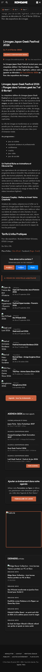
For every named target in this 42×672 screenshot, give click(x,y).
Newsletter (9, 654)
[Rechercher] (6, 2)
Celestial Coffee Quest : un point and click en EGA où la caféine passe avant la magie (23, 613)
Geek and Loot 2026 (20, 331)
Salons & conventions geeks (16, 55)
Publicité (6, 657)
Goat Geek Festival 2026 (17, 448)
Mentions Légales (30, 654)
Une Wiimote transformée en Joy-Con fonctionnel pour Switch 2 (23, 590)
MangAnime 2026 (19, 385)
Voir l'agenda (33, 466)
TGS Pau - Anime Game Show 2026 (26, 371)
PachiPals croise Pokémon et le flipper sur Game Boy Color (23, 602)
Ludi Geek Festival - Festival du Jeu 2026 (23, 459)
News (23, 665)
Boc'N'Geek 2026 (19, 318)
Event (37, 251)
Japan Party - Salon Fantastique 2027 (21, 424)
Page (32, 251)
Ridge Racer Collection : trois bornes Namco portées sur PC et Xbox (21, 576)
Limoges (8, 59)
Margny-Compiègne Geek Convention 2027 (21, 436)
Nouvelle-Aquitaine (17, 59)
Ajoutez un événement (20, 657)
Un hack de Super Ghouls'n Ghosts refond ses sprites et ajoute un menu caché (23, 624)
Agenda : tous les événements (21, 398)
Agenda (19, 665)
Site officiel (16, 251)
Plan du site (34, 657)
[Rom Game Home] (21, 2)
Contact (19, 654)
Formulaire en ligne (24, 499)
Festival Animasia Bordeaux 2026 (25, 344)
